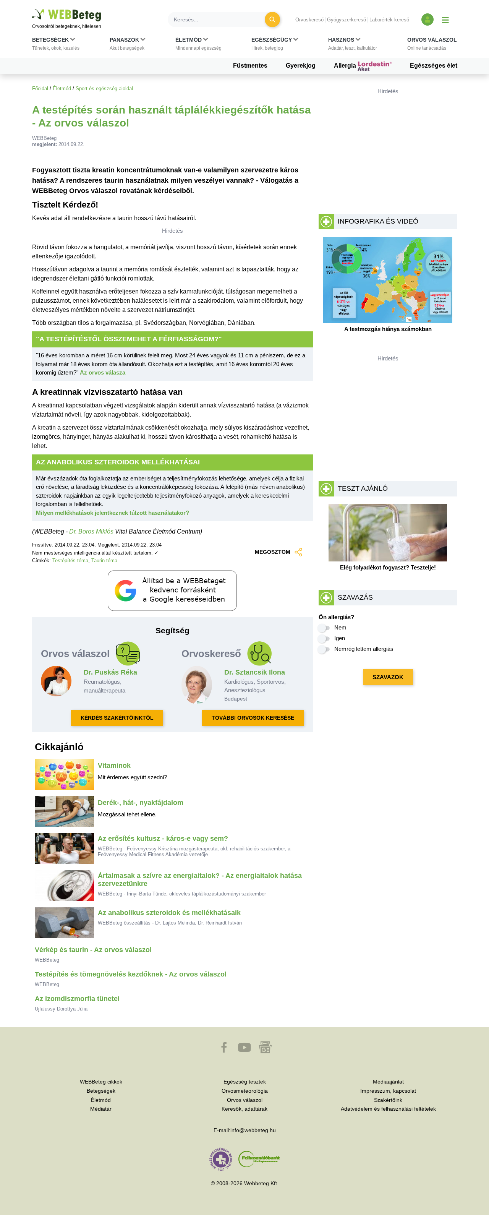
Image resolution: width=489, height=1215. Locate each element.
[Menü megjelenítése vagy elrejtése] (445, 19)
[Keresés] (272, 19)
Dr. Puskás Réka (110, 672)
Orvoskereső (309, 20)
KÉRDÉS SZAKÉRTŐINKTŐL (117, 718)
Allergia (346, 65)
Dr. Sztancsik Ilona (254, 672)
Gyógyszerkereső (346, 20)
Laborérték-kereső (389, 20)
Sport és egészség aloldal (104, 88)
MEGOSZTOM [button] (272, 552)
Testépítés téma (70, 560)
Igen (339, 638)
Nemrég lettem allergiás (363, 649)
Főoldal (40, 88)
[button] (55, 45)
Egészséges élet (433, 65)
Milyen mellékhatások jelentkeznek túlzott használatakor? (112, 512)
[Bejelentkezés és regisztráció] (427, 19)
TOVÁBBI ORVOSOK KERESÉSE (253, 718)
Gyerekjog (301, 65)
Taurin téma (104, 560)
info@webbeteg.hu (253, 1130)
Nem (340, 627)
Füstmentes (250, 65)
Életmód (62, 88)
